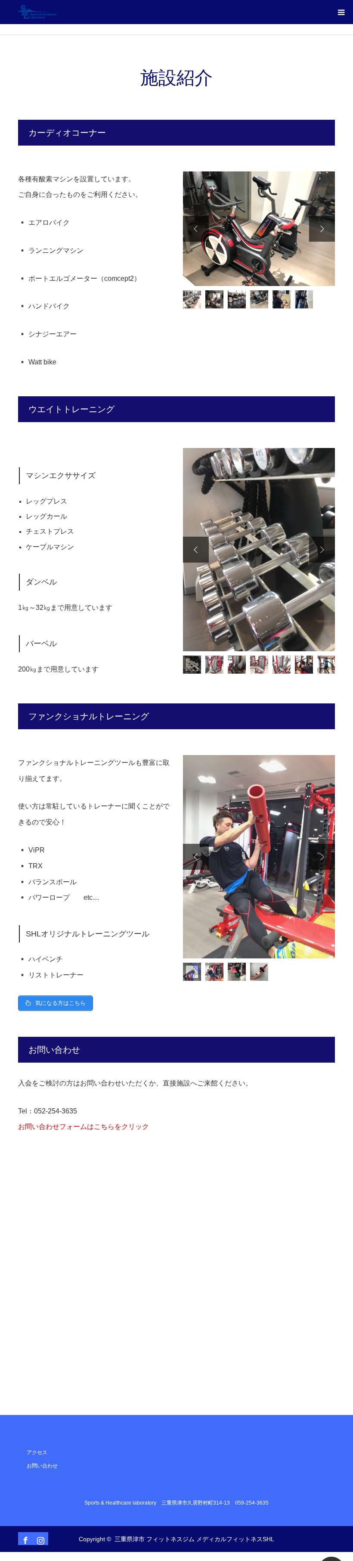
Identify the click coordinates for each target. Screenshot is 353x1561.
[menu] (341, 12)
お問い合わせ (42, 1466)
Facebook (24, 1538)
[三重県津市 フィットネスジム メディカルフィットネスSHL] (56, 12)
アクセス (37, 1452)
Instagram (39, 1538)
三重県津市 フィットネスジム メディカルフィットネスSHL (194, 1539)
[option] (259, 228)
